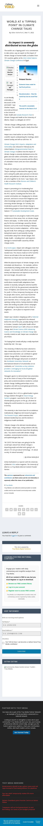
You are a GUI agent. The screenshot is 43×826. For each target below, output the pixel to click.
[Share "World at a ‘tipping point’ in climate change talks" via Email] (19, 514)
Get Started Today (21, 732)
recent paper (11, 248)
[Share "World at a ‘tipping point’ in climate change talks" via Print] (24, 514)
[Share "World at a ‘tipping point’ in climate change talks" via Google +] (15, 510)
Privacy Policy (38, 821)
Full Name (6, 622)
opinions (10, 475)
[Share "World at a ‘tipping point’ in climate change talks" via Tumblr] (19, 510)
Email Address (7, 630)
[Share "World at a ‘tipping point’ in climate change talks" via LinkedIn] (28, 510)
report (20, 327)
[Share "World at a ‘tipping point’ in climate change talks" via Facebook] (7, 510)
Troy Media (9, 485)
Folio (13, 464)
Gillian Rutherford (17, 33)
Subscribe (21, 651)
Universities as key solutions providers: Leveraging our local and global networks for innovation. (19, 368)
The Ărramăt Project (11, 415)
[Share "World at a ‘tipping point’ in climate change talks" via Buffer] (32, 510)
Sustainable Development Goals (23, 211)
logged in (14, 536)
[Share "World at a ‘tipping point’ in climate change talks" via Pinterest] (24, 510)
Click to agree (28, 822)
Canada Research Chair (24, 115)
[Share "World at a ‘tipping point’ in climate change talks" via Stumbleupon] (36, 510)
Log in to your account (16, 587)
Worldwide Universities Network (17, 361)
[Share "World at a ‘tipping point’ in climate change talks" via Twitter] (11, 510)
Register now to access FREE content (21, 591)
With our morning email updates (13, 618)
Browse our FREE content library (20, 584)
